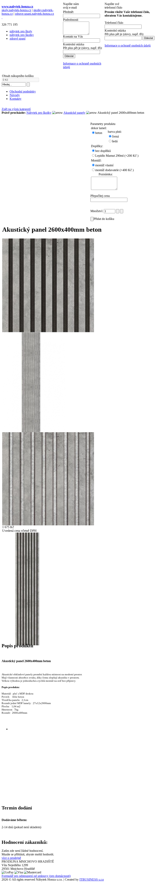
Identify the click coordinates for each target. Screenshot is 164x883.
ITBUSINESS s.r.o (91, 879)
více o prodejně (11, 858)
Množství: (97, 211)
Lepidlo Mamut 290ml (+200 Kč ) (116, 155)
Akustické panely (74, 112)
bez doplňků (103, 151)
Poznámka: (106, 174)
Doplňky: (97, 146)
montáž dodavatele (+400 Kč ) (114, 170)
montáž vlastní (104, 165)
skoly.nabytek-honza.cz (16, 10)
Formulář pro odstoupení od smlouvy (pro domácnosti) (36, 876)
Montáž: (96, 160)
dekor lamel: (99, 128)
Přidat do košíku (104, 219)
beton (98, 133)
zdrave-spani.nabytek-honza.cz (34, 13)
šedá (115, 141)
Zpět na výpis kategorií (16, 109)
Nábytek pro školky (38, 112)
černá (115, 136)
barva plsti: (115, 131)
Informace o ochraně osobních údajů (128, 45)
